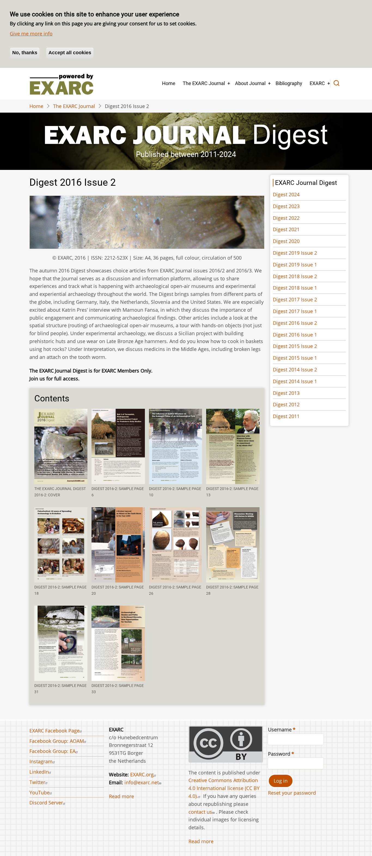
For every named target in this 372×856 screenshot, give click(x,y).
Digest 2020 (286, 241)
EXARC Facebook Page (54, 730)
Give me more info (31, 33)
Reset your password (292, 792)
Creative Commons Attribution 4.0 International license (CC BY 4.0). (224, 788)
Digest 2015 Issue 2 (295, 346)
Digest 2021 (286, 229)
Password (279, 753)
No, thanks (24, 52)
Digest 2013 (286, 393)
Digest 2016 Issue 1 (295, 334)
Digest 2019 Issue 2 (295, 253)
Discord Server (46, 802)
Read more (121, 796)
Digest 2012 (286, 404)
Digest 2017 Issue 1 (295, 311)
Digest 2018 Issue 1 (295, 287)
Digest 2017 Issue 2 (295, 299)
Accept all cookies (69, 52)
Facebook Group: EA (52, 751)
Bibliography (289, 83)
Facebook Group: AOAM (56, 741)
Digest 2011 (286, 416)
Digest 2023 (286, 206)
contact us (200, 812)
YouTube (39, 792)
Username (280, 729)
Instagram (41, 761)
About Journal (250, 83)
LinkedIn (39, 771)
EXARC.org (142, 774)
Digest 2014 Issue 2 (295, 369)
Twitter (37, 782)
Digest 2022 (286, 218)
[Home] (61, 84)
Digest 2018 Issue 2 (295, 276)
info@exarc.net (141, 782)
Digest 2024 (286, 194)
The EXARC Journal (204, 83)
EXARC (317, 83)
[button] (60, 446)
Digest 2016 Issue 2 (295, 323)
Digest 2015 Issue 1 (295, 358)
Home (168, 83)
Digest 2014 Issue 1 (295, 381)
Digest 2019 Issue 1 (295, 264)
